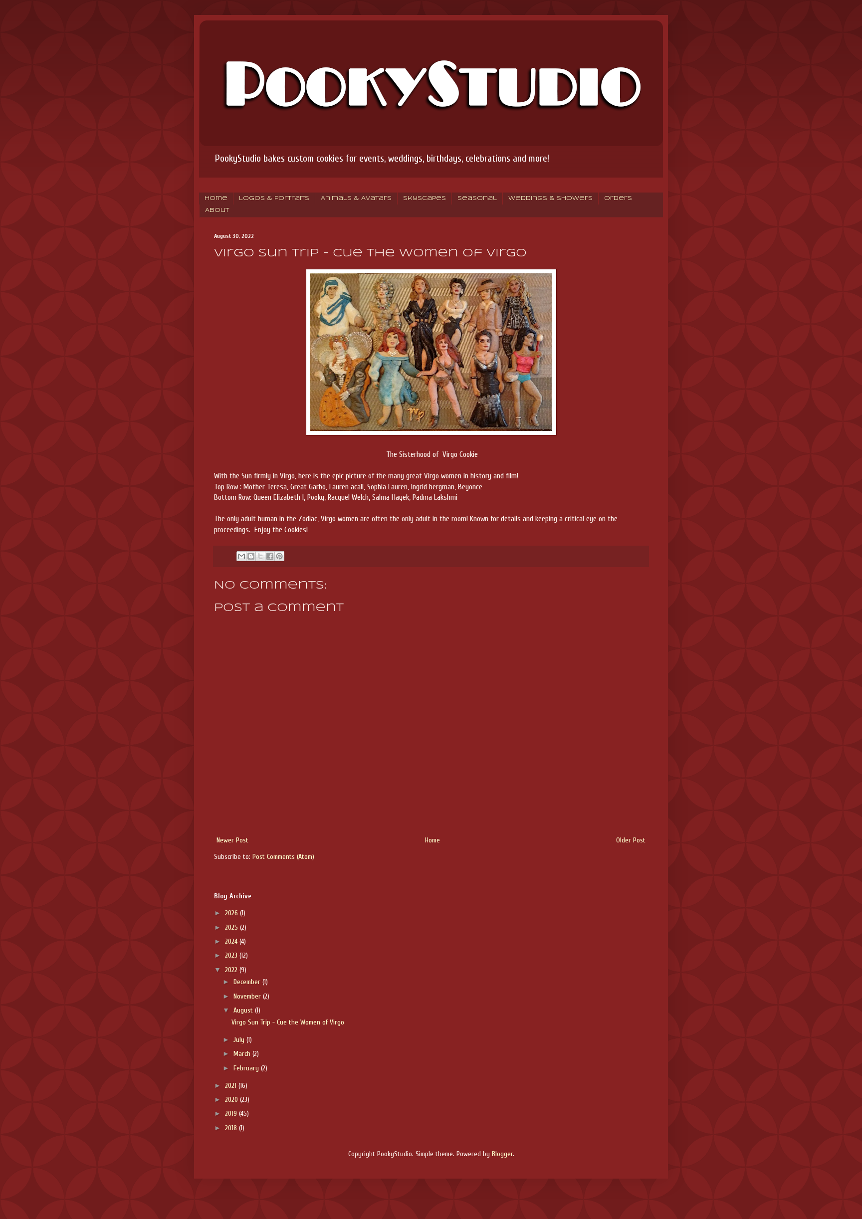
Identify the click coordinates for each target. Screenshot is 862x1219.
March (242, 1053)
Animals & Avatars (356, 198)
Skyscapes (424, 198)
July (239, 1039)
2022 (232, 970)
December (247, 982)
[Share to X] (260, 556)
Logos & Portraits (274, 198)
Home (216, 198)
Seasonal (477, 198)
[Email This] (241, 556)
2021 (231, 1085)
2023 (232, 955)
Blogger (502, 1154)
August (244, 1010)
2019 (232, 1113)
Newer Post (232, 840)
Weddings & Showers (550, 198)
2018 (232, 1128)
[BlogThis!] (251, 556)
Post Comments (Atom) (283, 856)
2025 (232, 927)
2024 (232, 941)
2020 (232, 1099)
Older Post (631, 840)
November (248, 996)
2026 (232, 913)
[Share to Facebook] (270, 556)
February (247, 1068)
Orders (618, 198)
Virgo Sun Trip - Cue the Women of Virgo (287, 1022)
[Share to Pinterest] (279, 556)
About (217, 210)
